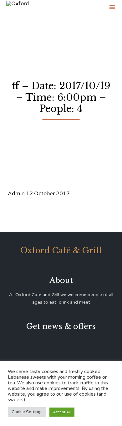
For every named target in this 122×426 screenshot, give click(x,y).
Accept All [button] (62, 412)
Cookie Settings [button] (27, 411)
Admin (16, 193)
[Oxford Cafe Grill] (17, 7)
